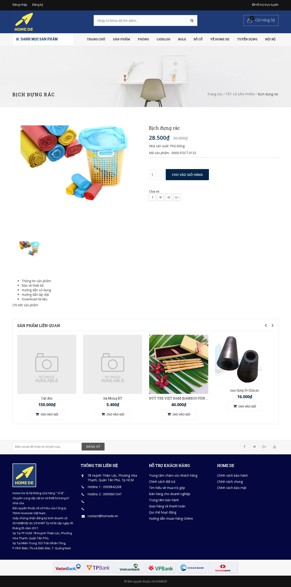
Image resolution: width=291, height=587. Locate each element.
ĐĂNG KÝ (93, 446)
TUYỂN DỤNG (247, 39)
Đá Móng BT (112, 398)
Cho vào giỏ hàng (187, 174)
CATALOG (163, 39)
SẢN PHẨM (121, 39)
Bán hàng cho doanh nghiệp (169, 494)
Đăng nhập (20, 5)
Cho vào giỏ (49, 414)
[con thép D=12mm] (238, 360)
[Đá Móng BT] (112, 364)
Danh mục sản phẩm (39, 39)
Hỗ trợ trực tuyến (266, 5)
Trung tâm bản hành (164, 500)
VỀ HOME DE (219, 39)
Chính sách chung (230, 481)
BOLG (182, 39)
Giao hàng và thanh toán (167, 506)
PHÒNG (143, 39)
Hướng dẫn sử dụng (36, 290)
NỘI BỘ (270, 39)
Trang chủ (214, 94)
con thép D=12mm (244, 390)
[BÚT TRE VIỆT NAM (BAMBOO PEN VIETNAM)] (178, 364)
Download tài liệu (34, 299)
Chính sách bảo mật (231, 488)
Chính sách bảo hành (232, 475)
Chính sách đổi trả (162, 481)
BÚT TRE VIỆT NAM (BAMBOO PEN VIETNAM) (186, 398)
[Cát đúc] (46, 364)
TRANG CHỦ (96, 39)
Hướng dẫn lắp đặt (35, 294)
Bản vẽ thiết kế (33, 285)
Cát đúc (47, 398)
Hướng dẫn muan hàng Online (171, 518)
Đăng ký (37, 5)
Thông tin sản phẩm (36, 281)
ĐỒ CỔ (198, 39)
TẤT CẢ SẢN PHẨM (240, 94)
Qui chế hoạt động (162, 512)
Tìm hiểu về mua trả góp (167, 488)
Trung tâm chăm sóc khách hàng (173, 475)
